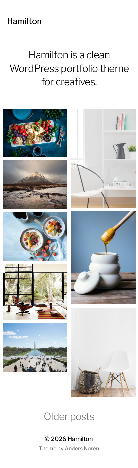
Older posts (69, 416)
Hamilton (24, 21)
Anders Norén (82, 448)
